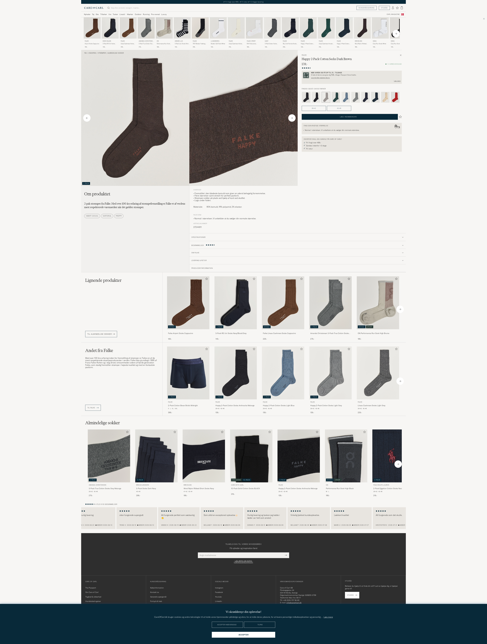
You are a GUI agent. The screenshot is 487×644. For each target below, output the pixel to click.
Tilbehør (103, 14)
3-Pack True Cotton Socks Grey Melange (146, 44)
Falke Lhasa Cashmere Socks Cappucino (279, 333)
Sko (97, 14)
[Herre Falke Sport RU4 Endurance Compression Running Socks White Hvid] (254, 28)
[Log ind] (393, 7)
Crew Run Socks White (379, 44)
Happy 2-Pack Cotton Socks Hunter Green (307, 44)
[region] (243, 518)
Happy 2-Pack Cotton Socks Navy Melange (343, 44)
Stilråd (384, 8)
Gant (266, 41)
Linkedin (218, 601)
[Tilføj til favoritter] (206, 279)
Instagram (219, 588)
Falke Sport (251, 41)
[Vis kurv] (402, 7)
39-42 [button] (314, 108)
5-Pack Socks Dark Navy (146, 488)
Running (146, 14)
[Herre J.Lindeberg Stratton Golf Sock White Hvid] (218, 28)
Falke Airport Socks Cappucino (180, 333)
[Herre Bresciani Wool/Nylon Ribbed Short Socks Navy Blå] (204, 455)
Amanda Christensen (146, 41)
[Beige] (385, 97)
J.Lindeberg (215, 41)
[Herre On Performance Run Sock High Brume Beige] (164, 28)
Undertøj (92, 53)
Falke (87, 41)
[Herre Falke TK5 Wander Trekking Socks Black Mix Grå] (200, 28)
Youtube (218, 597)
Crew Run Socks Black (397, 44)
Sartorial (107, 216)
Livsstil (122, 14)
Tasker (115, 14)
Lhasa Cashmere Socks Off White (235, 44)
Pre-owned (155, 14)
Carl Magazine (393, 14)
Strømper (102, 53)
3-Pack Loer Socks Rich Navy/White (181, 44)
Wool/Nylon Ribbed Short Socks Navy (199, 488)
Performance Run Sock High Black (340, 488)
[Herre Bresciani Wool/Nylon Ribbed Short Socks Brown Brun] (362, 28)
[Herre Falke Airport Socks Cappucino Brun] (92, 28)
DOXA (374, 41)
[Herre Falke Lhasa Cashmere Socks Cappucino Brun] (128, 28)
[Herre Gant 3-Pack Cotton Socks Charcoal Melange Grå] (272, 28)
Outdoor (138, 14)
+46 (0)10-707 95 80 (291, 600)
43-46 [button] (339, 108)
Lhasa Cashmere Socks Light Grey (371, 405)
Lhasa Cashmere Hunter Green (326, 44)
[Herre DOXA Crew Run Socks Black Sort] (398, 28)
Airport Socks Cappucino (92, 44)
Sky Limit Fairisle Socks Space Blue (290, 44)
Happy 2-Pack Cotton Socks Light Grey (326, 405)
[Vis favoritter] (397, 8)
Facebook (219, 592)
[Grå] (306, 97)
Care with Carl (237, 485)
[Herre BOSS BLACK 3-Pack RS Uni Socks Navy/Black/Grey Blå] (110, 28)
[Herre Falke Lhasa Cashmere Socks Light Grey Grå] (378, 372)
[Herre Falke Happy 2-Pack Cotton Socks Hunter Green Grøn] (308, 28)
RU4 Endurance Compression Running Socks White (253, 44)
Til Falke (91, 408)
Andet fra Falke (99, 350)
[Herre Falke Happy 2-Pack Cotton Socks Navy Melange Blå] (344, 28)
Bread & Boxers (142, 485)
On (158, 41)
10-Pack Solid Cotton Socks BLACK (245, 488)
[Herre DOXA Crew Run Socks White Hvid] (380, 28)
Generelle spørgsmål (158, 597)
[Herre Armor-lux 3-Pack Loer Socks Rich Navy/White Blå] (182, 28)
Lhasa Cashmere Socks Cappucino (127, 44)
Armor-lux (179, 41)
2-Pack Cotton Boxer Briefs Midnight (183, 405)
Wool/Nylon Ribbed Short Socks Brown (360, 44)
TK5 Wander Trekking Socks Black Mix (199, 44)
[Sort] (316, 97)
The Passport (90, 588)
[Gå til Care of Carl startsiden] (93, 8)
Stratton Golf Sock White (218, 44)
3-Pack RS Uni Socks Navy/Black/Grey (109, 44)
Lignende (103, 280)
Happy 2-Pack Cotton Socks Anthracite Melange (234, 405)
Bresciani (358, 41)
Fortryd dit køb (156, 601)
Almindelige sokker (116, 53)
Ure (109, 14)
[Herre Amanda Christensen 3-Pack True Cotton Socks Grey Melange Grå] (146, 28)
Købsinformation (157, 588)
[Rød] (395, 97)
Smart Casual (92, 216)
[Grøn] (335, 97)
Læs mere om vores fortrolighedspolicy (243, 561)
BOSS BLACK (107, 41)
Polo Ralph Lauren (381, 485)
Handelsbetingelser (93, 601)
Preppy (119, 216)
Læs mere (397, 81)
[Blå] (345, 97)
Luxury (164, 14)
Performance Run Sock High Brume (163, 44)
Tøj (93, 14)
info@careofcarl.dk (293, 602)
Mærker (130, 14)
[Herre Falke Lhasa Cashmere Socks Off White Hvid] (236, 28)
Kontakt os (154, 592)
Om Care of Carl (92, 592)
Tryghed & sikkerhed (93, 597)
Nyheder (87, 14)
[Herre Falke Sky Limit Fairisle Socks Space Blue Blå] (290, 28)
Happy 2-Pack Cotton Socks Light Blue (278, 405)
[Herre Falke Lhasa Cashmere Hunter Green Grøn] (326, 28)
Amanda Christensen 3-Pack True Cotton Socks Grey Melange (329, 333)
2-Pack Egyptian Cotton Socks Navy (387, 488)
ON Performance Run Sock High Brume (373, 333)
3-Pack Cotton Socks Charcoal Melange (271, 44)
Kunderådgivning (367, 8)
